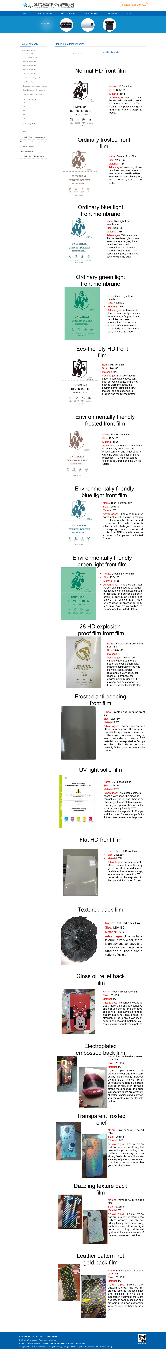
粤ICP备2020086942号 (104, 1347)
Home (25, 13)
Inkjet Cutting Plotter (91, 13)
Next (95, 51)
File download (113, 13)
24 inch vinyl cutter (29, 61)
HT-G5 (25, 119)
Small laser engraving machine (34, 90)
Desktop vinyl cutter (30, 57)
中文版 (129, 13)
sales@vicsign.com (30, 1340)
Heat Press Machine (68, 13)
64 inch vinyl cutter (29, 74)
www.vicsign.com (50, 1340)
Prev (60, 51)
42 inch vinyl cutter (29, 66)
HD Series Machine (30, 82)
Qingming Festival (26, 151)
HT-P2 (25, 106)
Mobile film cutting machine (32, 78)
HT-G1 (25, 114)
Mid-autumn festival (27, 147)
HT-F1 (25, 102)
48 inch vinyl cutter (29, 70)
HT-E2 (25, 110)
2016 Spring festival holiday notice (32, 156)
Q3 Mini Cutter (28, 53)
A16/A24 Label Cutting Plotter (33, 94)
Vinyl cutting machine (44, 13)
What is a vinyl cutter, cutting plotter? (33, 142)
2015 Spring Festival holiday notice (32, 137)
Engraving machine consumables (35, 86)
